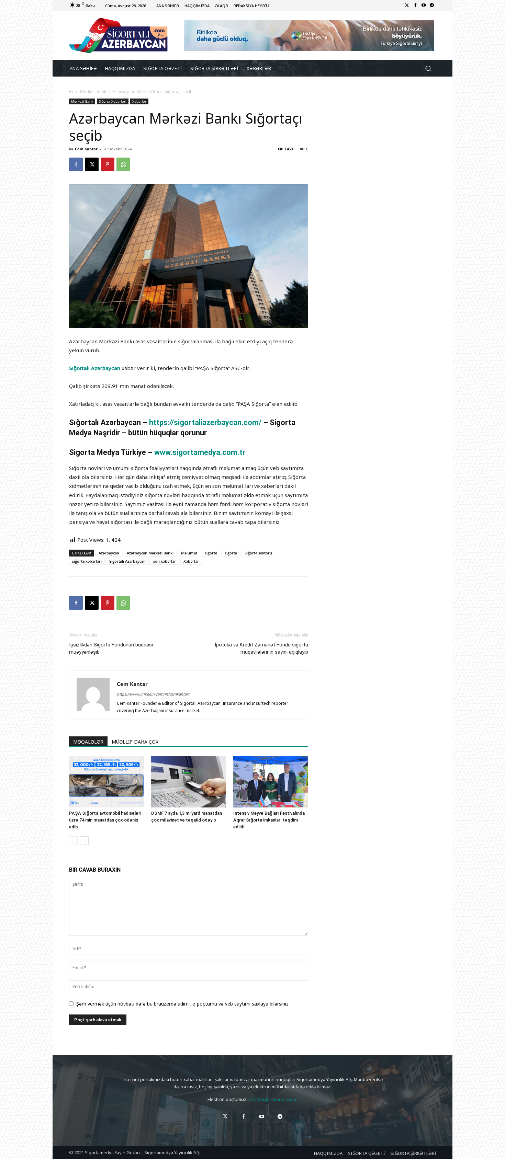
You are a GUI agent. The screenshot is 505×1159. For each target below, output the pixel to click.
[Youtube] (423, 5)
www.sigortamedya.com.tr (199, 452)
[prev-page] (73, 840)
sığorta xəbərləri (87, 561)
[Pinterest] (107, 164)
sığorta (231, 552)
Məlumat (189, 552)
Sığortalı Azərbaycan (94, 368)
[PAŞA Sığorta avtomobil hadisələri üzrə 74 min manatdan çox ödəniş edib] (106, 781)
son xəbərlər (164, 561)
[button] (428, 68)
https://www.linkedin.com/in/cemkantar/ (153, 694)
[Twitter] (407, 5)
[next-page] (84, 840)
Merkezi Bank (93, 91)
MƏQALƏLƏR (88, 741)
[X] (92, 164)
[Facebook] (415, 5)
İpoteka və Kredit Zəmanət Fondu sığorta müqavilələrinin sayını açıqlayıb (261, 648)
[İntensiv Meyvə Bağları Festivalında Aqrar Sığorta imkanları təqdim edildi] (270, 781)
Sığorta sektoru (258, 552)
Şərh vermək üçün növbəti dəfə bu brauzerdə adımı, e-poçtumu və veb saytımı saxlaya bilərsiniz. (183, 1003)
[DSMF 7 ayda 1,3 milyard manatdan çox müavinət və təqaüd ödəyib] (188, 781)
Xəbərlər (139, 101)
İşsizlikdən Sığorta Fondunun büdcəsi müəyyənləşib (111, 648)
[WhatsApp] (123, 164)
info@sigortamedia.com (273, 1099)
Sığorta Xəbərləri (112, 101)
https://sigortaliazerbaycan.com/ (206, 422)
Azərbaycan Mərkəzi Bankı (150, 552)
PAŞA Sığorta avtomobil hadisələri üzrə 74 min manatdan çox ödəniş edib (105, 820)
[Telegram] (432, 5)
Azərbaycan (109, 552)
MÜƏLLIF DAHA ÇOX (135, 741)
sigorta (211, 552)
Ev (71, 91)
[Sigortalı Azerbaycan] (118, 35)
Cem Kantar (86, 148)
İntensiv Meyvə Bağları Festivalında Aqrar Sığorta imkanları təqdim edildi (269, 820)
